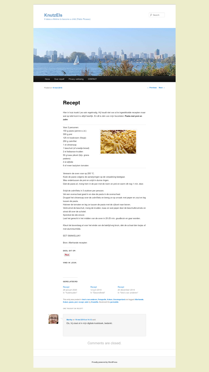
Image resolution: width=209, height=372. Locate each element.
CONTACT (92, 79)
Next (162, 87)
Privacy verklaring (76, 79)
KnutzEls (53, 15)
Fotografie (102, 299)
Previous (152, 87)
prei (76, 302)
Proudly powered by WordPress (104, 362)
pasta (71, 302)
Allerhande (139, 299)
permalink (114, 302)
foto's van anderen (89, 299)
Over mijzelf (59, 79)
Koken (109, 299)
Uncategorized (119, 299)
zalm (86, 302)
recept (81, 302)
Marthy (69, 319)
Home (47, 79)
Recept (66, 286)
